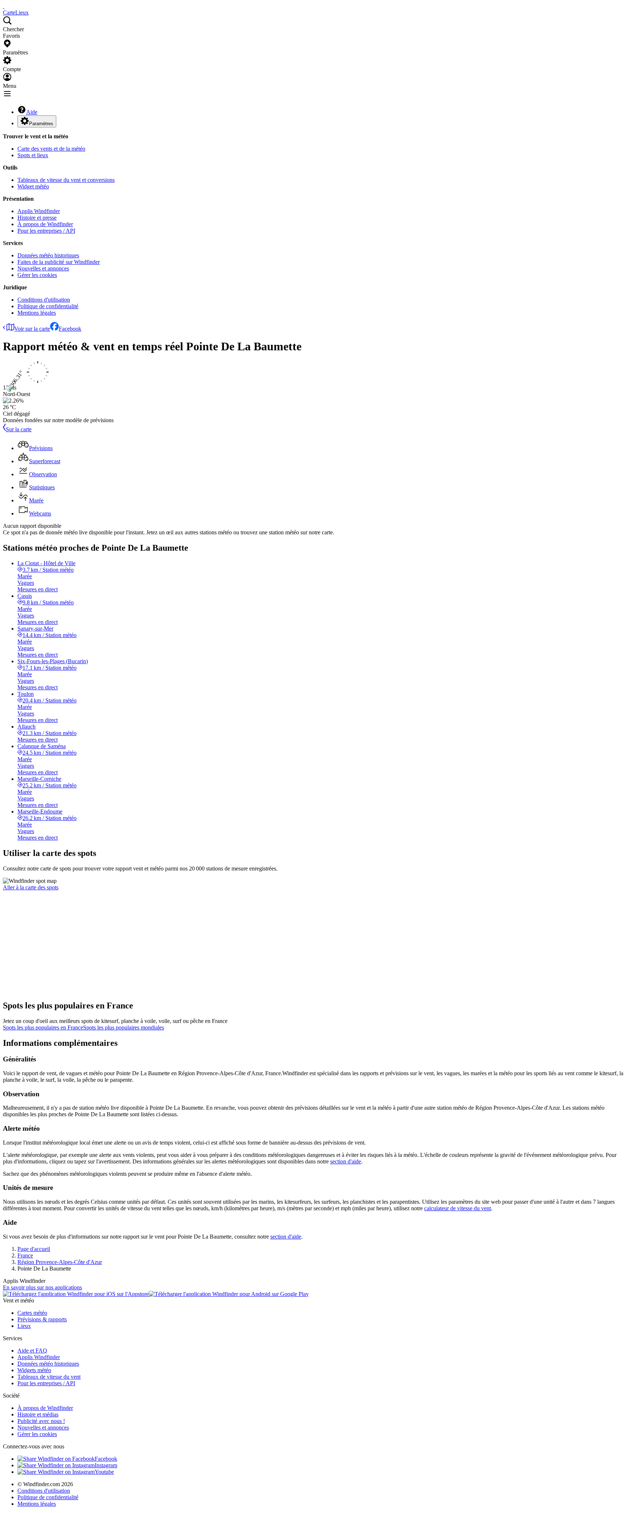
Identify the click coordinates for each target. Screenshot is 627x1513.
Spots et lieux (32, 155)
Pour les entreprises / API (46, 231)
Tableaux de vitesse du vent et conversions (66, 180)
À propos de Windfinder (45, 224)
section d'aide (345, 1161)
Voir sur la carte (32, 329)
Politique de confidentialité (47, 306)
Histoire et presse (37, 218)
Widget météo (33, 186)
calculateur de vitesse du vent (457, 1208)
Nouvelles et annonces (43, 268)
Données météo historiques (48, 255)
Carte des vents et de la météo (51, 149)
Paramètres (41, 123)
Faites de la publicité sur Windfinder (58, 262)
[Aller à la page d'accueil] (3, 6)
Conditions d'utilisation (43, 300)
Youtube (104, 1472)
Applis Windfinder (38, 211)
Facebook (70, 329)
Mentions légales (36, 313)
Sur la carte (19, 429)
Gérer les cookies (37, 275)
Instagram (106, 1465)
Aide (31, 112)
